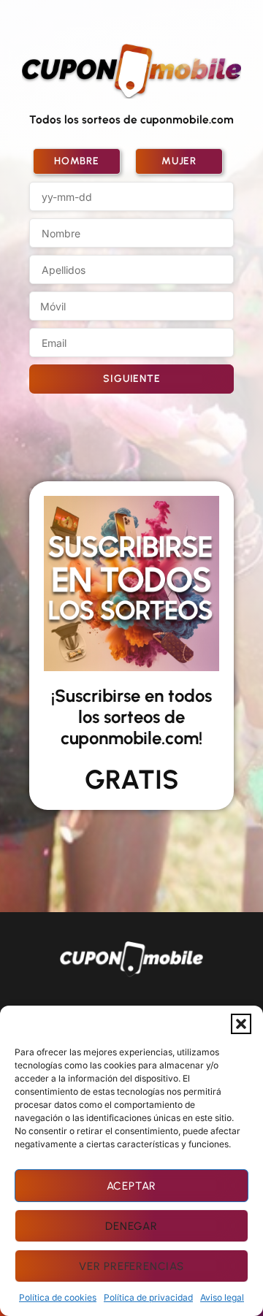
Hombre (76, 161)
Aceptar (132, 1186)
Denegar (131, 1226)
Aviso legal (222, 1297)
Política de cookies (57, 1297)
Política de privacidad (148, 1297)
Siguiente (131, 378)
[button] (241, 1024)
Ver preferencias (131, 1266)
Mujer (179, 161)
